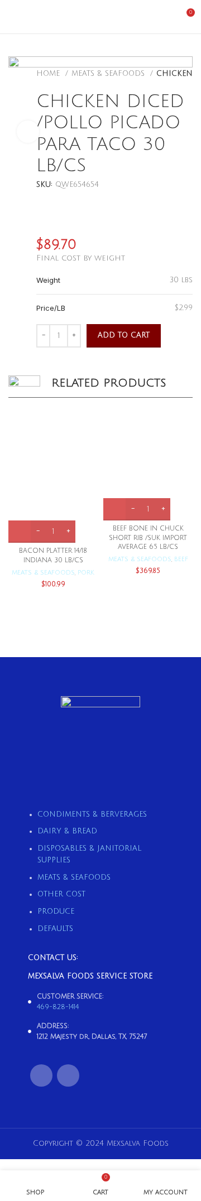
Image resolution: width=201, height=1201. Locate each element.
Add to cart (124, 335)
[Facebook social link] (41, 1075)
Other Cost (61, 894)
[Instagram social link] (68, 1075)
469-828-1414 (58, 1007)
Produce (55, 911)
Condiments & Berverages (92, 814)
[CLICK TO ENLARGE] (28, 131)
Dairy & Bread (67, 831)
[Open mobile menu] (13, 17)
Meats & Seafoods (43, 572)
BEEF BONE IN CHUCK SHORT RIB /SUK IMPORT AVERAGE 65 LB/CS (148, 538)
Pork (86, 572)
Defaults (55, 929)
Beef (181, 559)
